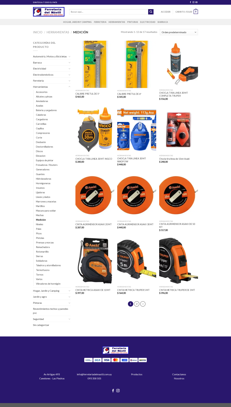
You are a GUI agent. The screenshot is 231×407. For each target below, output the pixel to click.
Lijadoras (40, 192)
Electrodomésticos (43, 74)
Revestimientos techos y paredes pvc (50, 310)
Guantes (40, 174)
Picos (39, 233)
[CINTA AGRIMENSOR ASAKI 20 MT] (94, 195)
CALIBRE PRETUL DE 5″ (87, 93)
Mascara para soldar (46, 210)
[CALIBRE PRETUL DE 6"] (136, 64)
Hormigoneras (43, 183)
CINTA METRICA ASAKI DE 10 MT (92, 290)
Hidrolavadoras (43, 178)
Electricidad (147, 22)
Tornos (39, 274)
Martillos (40, 206)
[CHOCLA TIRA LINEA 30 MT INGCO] (94, 129)
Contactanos (179, 374)
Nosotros (179, 378)
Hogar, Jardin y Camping (77, 22)
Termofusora (42, 270)
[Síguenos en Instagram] (193, 2)
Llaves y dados (43, 197)
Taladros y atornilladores (48, 265)
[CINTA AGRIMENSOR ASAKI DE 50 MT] (178, 195)
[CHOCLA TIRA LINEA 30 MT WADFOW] (136, 129)
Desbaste (41, 142)
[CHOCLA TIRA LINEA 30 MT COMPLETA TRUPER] (178, 64)
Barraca (163, 22)
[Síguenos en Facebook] (190, 2)
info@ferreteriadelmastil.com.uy (94, 374)
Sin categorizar (41, 324)
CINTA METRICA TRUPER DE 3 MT (177, 290)
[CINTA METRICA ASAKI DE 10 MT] (94, 261)
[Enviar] (151, 11)
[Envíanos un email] (196, 2)
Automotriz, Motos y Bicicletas (50, 56)
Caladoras (41, 114)
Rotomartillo (42, 251)
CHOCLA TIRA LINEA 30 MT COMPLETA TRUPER (173, 94)
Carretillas (41, 124)
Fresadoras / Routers (47, 165)
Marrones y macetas (46, 201)
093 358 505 (94, 378)
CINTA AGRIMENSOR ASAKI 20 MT (93, 224)
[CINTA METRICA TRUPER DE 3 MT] (178, 261)
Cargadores (42, 119)
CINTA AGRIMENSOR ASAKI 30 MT (135, 224)
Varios (39, 279)
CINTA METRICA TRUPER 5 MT (133, 290)
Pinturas (132, 22)
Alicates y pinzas (44, 96)
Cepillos (40, 128)
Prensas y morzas (45, 242)
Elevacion (40, 155)
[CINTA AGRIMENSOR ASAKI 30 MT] (136, 195)
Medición (41, 219)
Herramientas (117, 22)
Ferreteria (100, 22)
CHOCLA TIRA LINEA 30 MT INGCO (93, 158)
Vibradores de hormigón (48, 283)
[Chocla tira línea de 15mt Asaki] (178, 129)
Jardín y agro (40, 296)
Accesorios (41, 92)
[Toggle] (69, 56)
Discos (39, 151)
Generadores (43, 169)
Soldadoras (41, 260)
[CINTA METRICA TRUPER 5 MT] (136, 261)
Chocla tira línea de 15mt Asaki (174, 158)
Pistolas (40, 238)
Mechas (40, 215)
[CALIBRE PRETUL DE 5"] (94, 64)
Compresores (43, 133)
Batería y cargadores (46, 110)
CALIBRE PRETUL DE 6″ (129, 94)
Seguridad (38, 318)
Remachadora (43, 247)
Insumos (40, 188)
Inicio (37, 32)
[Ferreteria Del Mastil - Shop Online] (48, 12)
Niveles (39, 224)
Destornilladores (44, 146)
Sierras (39, 256)
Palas (38, 229)
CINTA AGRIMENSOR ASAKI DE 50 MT (177, 225)
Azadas (39, 105)
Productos (136, 374)
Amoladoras (42, 101)
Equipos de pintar (44, 160)
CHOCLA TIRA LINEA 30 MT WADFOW (131, 160)
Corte (39, 137)
